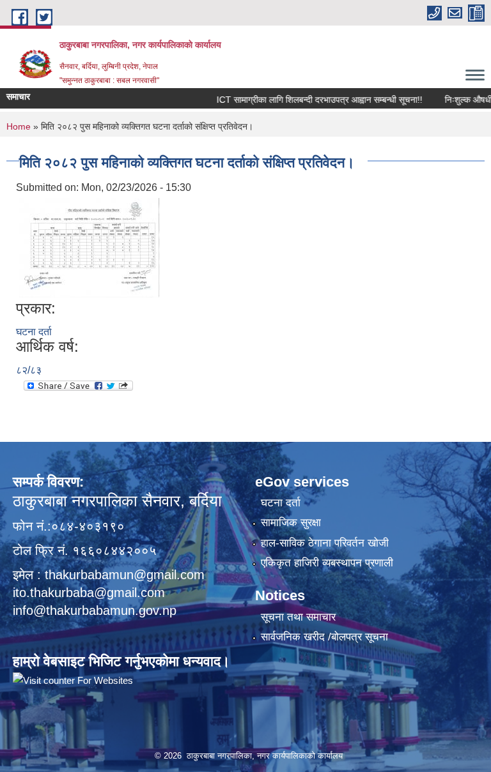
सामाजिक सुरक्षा (291, 523)
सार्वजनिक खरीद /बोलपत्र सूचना (324, 637)
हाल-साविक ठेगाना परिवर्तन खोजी (325, 543)
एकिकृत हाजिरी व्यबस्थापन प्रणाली (327, 563)
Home (18, 126)
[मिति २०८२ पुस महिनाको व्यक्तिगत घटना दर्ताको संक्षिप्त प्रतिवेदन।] (89, 246)
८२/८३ (29, 370)
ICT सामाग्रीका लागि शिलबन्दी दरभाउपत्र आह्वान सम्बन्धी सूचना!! (307, 100)
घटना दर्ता (34, 331)
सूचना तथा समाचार (298, 617)
